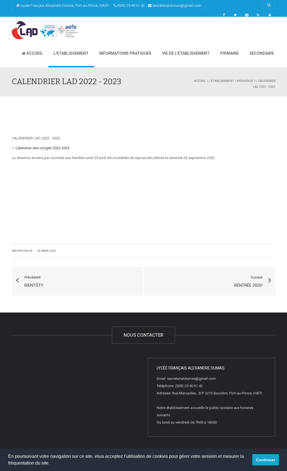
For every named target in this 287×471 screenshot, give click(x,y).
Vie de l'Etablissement (185, 53)
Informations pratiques (124, 53)
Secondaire (261, 53)
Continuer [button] (265, 460)
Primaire (229, 53)
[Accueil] (45, 30)
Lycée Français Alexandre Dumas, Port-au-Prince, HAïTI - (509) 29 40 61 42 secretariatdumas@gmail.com (110, 5)
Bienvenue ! (246, 81)
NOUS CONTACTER (143, 335)
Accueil (34, 53)
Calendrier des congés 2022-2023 (42, 148)
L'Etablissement (71, 53)
